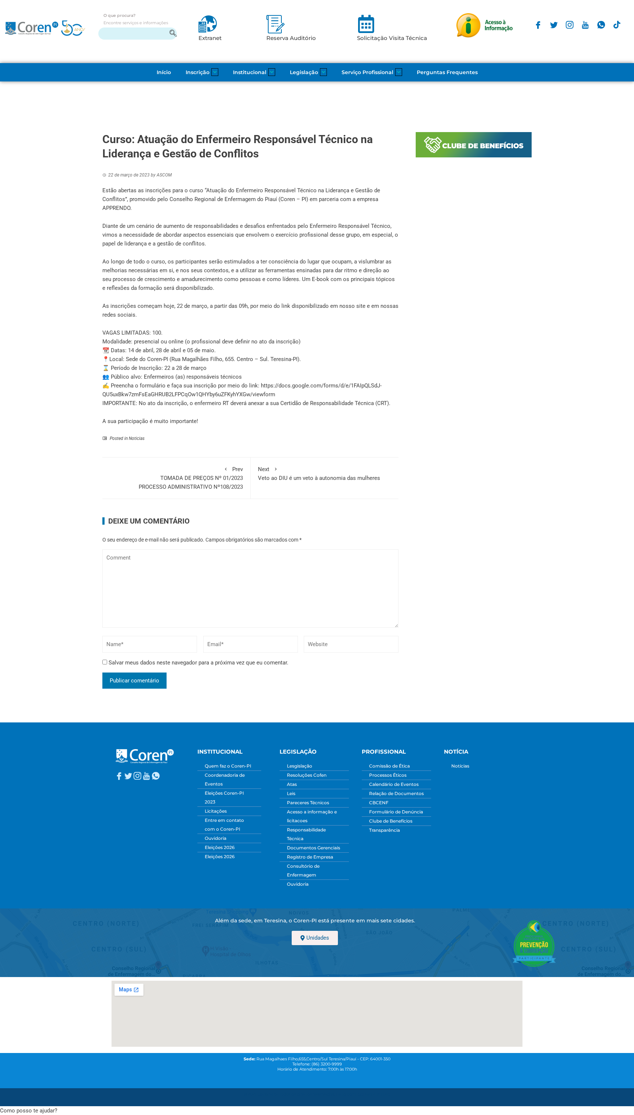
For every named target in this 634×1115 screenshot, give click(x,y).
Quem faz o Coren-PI (228, 766)
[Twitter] (554, 25)
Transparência (384, 830)
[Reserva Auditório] (275, 24)
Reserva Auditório (291, 37)
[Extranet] (207, 24)
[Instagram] (569, 25)
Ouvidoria (215, 838)
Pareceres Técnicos (308, 802)
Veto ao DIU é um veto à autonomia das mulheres (319, 473)
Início (164, 72)
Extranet (210, 37)
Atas (292, 784)
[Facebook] (538, 25)
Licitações (216, 811)
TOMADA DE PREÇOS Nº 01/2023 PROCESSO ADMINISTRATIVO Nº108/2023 (191, 478)
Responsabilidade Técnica (306, 834)
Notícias (460, 766)
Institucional (249, 72)
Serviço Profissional (367, 72)
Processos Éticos (388, 775)
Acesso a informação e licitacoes (312, 816)
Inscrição (197, 72)
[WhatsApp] (601, 25)
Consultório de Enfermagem (303, 870)
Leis (291, 793)
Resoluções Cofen (307, 775)
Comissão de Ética (389, 766)
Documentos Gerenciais (313, 847)
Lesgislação (299, 766)
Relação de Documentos (396, 793)
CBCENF (379, 802)
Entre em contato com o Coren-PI (224, 824)
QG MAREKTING (373, 1094)
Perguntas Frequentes (447, 72)
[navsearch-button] (137, 34)
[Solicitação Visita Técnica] (366, 24)
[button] (28, 1110)
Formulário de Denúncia (396, 812)
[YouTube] (585, 25)
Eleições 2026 (219, 847)
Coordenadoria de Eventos (225, 779)
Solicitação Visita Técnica (392, 37)
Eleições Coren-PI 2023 (224, 797)
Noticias (137, 438)
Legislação (304, 72)
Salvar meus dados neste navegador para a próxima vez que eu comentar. (198, 662)
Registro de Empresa (310, 857)
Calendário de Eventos (394, 784)
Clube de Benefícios (390, 821)
